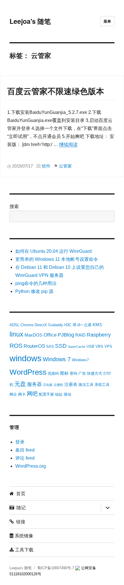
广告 (82, 373)
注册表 (70, 384)
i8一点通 (84, 325)
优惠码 (53, 373)
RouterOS (34, 346)
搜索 (14, 206)
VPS (108, 346)
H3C (68, 325)
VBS (99, 346)
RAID (80, 335)
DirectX (41, 325)
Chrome (26, 325)
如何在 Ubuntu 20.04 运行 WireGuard (53, 251)
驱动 (67, 394)
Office (50, 335)
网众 (13, 394)
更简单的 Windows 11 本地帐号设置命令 (56, 259)
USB (90, 346)
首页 (19, 493)
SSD (61, 346)
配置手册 (46, 394)
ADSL (14, 325)
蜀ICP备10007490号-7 (56, 568)
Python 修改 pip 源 (34, 291)
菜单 (107, 21)
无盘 (20, 384)
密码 (73, 373)
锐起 (59, 394)
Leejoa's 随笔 (30, 21)
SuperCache (76, 346)
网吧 (32, 394)
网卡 (22, 394)
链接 (19, 521)
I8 (74, 324)
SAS (50, 346)
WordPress (28, 372)
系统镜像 (23, 535)
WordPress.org (30, 466)
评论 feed (25, 458)
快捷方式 (94, 373)
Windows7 (80, 360)
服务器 (34, 384)
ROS (16, 345)
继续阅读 (68, 144)
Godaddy (55, 325)
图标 (64, 373)
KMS (97, 324)
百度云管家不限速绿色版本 (55, 91)
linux (16, 334)
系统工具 (102, 384)
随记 (20, 507)
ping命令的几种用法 (36, 283)
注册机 (58, 384)
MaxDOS (33, 335)
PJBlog (66, 335)
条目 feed (25, 450)
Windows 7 (57, 359)
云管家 (65, 166)
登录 (20, 442)
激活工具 (85, 384)
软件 (46, 166)
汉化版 (47, 384)
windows (26, 358)
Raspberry (99, 335)
